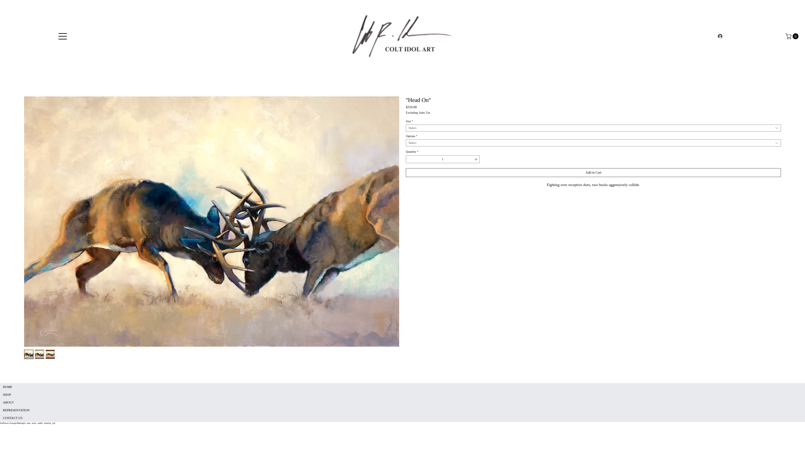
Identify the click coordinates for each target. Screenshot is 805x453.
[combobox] (593, 128)
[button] (793, 36)
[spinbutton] (443, 159)
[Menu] (62, 36)
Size (409, 121)
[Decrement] (409, 159)
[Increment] (476, 159)
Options (411, 136)
